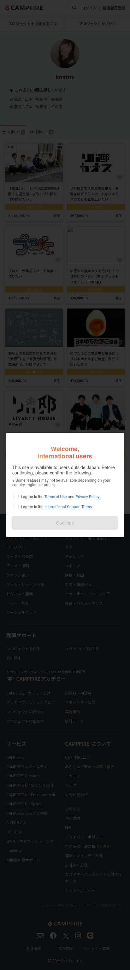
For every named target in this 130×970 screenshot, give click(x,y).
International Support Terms (68, 506)
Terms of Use (55, 496)
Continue (65, 523)
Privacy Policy (87, 496)
